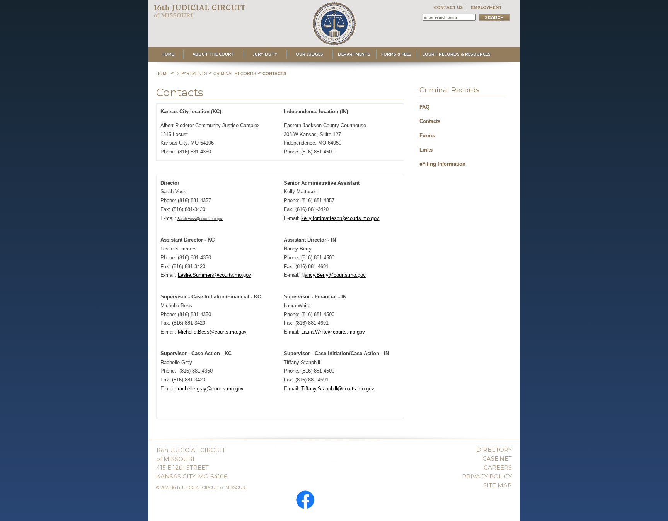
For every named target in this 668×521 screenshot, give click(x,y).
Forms (427, 135)
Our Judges (309, 54)
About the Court (213, 54)
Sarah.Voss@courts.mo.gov (200, 219)
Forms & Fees (396, 54)
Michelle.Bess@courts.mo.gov (212, 332)
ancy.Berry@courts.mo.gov (335, 275)
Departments (354, 54)
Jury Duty (265, 54)
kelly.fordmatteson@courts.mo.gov (340, 218)
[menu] (461, 133)
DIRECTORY (494, 449)
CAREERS (498, 467)
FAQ (424, 107)
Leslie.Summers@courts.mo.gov (214, 275)
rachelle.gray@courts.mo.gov (211, 389)
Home (168, 54)
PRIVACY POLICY (487, 476)
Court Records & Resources (456, 54)
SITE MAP (497, 485)
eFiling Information (442, 164)
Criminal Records (234, 73)
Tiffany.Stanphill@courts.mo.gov (337, 389)
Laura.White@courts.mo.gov (333, 332)
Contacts (274, 73)
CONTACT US (448, 7)
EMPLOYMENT (486, 7)
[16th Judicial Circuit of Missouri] (200, 13)
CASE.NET (497, 458)
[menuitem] (461, 106)
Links (426, 150)
